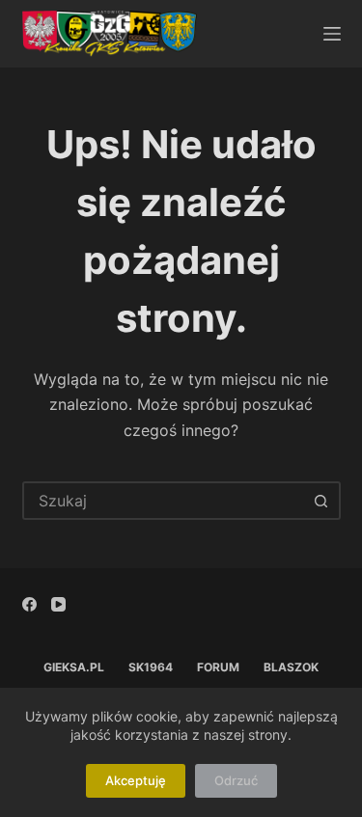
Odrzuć (236, 780)
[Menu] (332, 33)
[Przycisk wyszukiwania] (321, 500)
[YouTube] (58, 604)
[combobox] (164, 500)
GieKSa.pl (73, 667)
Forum (218, 667)
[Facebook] (29, 604)
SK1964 (150, 667)
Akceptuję (135, 780)
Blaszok (291, 667)
